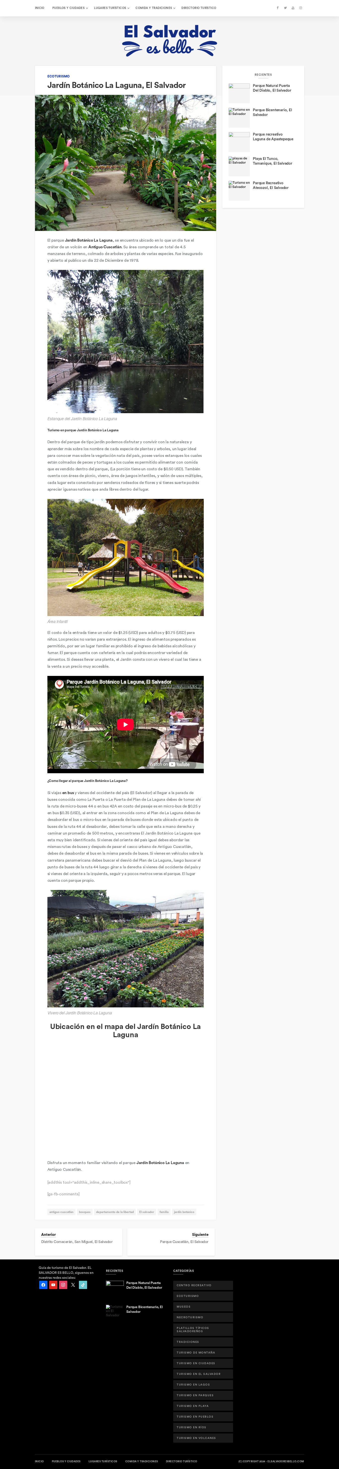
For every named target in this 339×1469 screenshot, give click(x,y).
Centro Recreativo (194, 1285)
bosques (85, 1212)
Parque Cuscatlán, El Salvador (184, 1242)
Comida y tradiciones (154, 8)
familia (164, 1212)
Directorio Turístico (198, 8)
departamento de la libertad (115, 1212)
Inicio (39, 8)
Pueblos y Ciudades (68, 8)
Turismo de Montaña (196, 1352)
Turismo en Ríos (191, 1427)
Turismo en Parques (195, 1395)
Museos (184, 1306)
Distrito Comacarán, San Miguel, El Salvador (77, 1242)
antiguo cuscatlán (61, 1212)
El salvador (146, 1212)
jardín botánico (184, 1212)
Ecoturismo (58, 76)
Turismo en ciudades (196, 1363)
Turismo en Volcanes (196, 1438)
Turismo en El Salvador (199, 1374)
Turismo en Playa (193, 1406)
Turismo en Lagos (193, 1384)
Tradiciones (188, 1342)
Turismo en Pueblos (195, 1416)
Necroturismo (190, 1317)
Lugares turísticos (110, 8)
